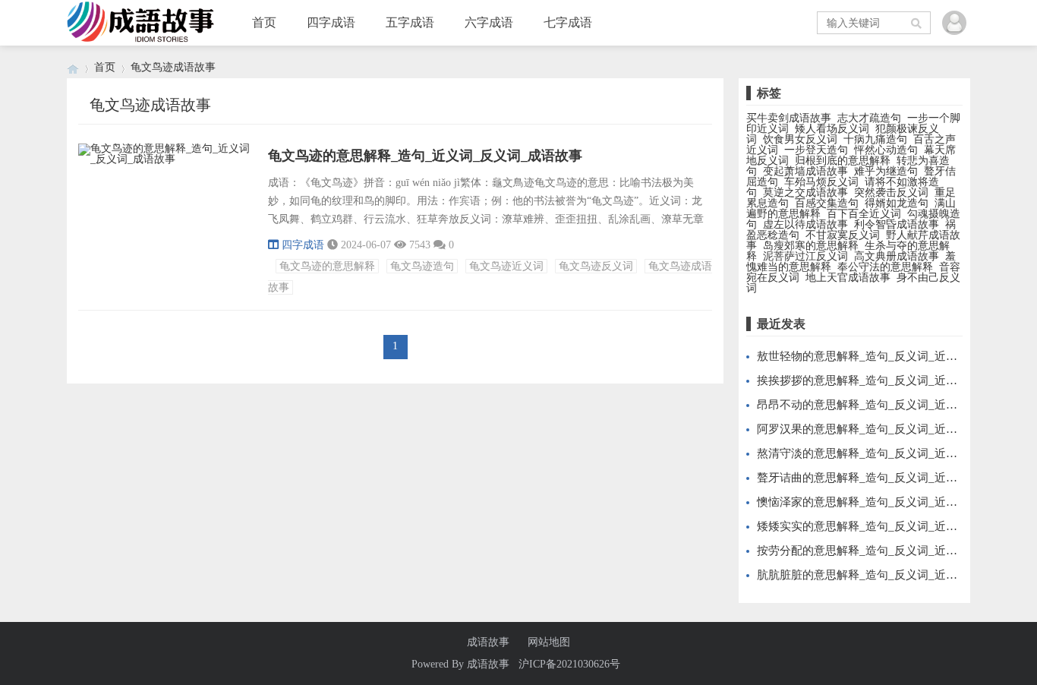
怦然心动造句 (886, 150)
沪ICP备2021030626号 (569, 664)
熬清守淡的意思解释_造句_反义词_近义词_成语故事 (888, 453)
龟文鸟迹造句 (422, 266)
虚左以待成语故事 (805, 224)
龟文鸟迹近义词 (506, 266)
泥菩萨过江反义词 (805, 256)
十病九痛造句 (875, 139)
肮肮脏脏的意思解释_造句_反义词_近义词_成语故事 (888, 575)
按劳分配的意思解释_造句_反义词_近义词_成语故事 (888, 551)
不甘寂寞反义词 (842, 235)
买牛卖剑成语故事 (788, 118)
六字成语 (489, 22)
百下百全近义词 (864, 213)
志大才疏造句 (869, 118)
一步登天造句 (816, 150)
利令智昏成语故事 (896, 224)
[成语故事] (73, 67)
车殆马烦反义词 (821, 182)
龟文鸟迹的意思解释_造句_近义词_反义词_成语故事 (425, 155)
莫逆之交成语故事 (805, 192)
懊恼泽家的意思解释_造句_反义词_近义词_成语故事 (888, 502)
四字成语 (331, 22)
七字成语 (568, 22)
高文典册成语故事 (896, 256)
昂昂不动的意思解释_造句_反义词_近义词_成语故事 (888, 405)
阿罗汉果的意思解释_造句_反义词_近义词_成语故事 (888, 429)
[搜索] (917, 22)
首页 (264, 22)
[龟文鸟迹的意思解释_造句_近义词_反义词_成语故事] (165, 161)
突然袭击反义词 (891, 192)
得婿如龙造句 (896, 203)
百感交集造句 (827, 203)
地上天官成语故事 (847, 277)
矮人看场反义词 (832, 128)
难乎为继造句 (886, 171)
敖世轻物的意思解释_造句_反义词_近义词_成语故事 (888, 356)
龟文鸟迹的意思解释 (327, 266)
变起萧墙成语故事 (805, 171)
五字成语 (410, 22)
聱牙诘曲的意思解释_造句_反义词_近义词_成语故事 (888, 478)
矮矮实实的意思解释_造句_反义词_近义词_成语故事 (888, 526)
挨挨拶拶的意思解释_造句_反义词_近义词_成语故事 (888, 380)
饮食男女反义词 (800, 139)
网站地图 (549, 642)
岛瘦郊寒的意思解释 (811, 245)
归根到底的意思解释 (842, 160)
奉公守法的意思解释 (885, 267)
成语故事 (488, 642)
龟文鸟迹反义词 (596, 266)
